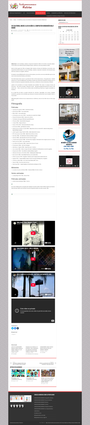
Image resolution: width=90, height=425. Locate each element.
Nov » (63, 42)
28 (72, 39)
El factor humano (16, 156)
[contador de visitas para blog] (17, 406)
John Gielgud (34, 156)
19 (66, 38)
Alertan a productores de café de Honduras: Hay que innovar (47, 363)
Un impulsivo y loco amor (17, 115)
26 (66, 39)
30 (77, 39)
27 (69, 39)
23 (77, 38)
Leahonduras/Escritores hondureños (24, 12)
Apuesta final (15, 111)
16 (77, 36)
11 (63, 36)
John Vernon (26, 162)
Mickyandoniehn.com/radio (39, 415)
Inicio (11, 19)
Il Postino (14, 121)
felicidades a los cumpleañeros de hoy (16, 379)
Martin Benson (44, 156)
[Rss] (40, 423)
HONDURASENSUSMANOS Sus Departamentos (43, 408)
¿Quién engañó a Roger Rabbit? (18, 132)
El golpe (14, 158)
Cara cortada (15, 149)
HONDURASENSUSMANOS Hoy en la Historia (43, 400)
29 (74, 39)
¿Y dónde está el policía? (17, 139)
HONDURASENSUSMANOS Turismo (41, 404)
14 (72, 36)
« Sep (60, 42)
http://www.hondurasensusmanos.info (53, 422)
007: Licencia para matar (17, 133)
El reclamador (15, 145)
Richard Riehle (30, 109)
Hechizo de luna (15, 141)
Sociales (48, 12)
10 (60, 36)
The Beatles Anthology (17, 119)
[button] (69, 92)
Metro (13, 113)
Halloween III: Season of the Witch (19, 152)
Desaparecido (15, 150)
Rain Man (14, 135)
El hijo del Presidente (16, 117)
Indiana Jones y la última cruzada (19, 128)
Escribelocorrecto (37, 413)
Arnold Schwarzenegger (31, 137)
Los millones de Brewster (17, 143)
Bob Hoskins (37, 132)
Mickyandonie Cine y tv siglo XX (40, 417)
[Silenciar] (75, 97)
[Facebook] (41, 423)
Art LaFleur (30, 117)
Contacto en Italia (16, 160)
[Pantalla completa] (77, 97)
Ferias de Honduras (31, 12)
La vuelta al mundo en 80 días (18, 169)
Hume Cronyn (35, 143)
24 (60, 39)
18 (63, 38)
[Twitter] (42, 423)
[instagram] (44, 423)
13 (69, 36)
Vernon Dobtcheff (38, 128)
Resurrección (15, 154)
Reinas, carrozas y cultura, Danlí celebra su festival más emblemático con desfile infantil (47, 380)
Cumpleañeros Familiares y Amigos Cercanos (56, 15)
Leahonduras (37, 410)
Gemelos (14, 137)
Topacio (14, 162)
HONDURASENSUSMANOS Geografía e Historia (43, 397)
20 (69, 38)
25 (63, 39)
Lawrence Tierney (50, 139)
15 (74, 36)
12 (66, 36)
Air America (14, 126)
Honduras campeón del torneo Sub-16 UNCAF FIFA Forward (19, 363)
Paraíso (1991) (15, 124)
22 (74, 38)
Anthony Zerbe (34, 133)
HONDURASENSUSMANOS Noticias (41, 402)
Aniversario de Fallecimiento (69, 12)
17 (60, 38)
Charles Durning (32, 158)
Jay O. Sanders (33, 147)
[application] (69, 92)
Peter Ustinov (39, 169)
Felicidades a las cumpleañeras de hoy (31, 379)
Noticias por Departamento (15, 12)
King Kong (14, 164)
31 (60, 41)
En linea (63, 22)
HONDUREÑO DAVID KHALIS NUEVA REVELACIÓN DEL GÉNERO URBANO (46, 348)
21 (72, 38)
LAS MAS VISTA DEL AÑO (36, 30)
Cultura (14, 19)
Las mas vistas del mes (40, 12)
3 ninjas (14, 122)
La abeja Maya (15, 175)
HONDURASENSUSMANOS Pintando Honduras (43, 406)
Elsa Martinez (15, 30)
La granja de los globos (17, 109)
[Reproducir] (61, 97)
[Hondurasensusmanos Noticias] (23, 5)
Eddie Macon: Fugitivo (16, 147)
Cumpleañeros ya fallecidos (57, 12)
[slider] (68, 165)
